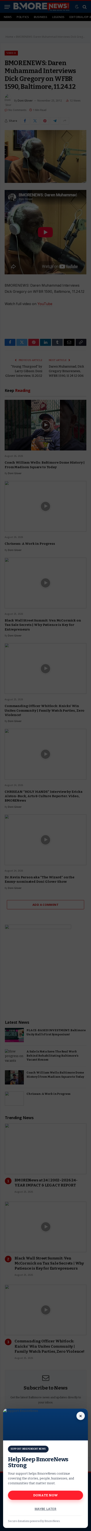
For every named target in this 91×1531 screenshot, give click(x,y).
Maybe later (46, 1509)
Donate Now (45, 1495)
